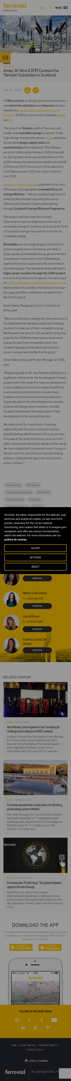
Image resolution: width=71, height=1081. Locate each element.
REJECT (36, 566)
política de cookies (15, 539)
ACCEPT (35, 548)
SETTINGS (35, 557)
